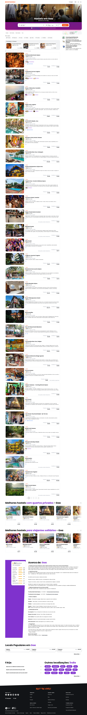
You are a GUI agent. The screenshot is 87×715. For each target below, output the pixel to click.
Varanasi (69, 666)
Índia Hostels (44, 635)
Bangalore (54, 672)
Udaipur (47, 672)
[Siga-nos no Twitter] (8, 695)
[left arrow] (78, 503)
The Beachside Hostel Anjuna (53, 591)
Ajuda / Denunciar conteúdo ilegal (36, 707)
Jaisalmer (68, 669)
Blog (48, 697)
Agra (61, 672)
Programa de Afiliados (69, 707)
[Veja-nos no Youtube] (13, 695)
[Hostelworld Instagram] (11, 695)
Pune (75, 666)
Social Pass (50, 694)
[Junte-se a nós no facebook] (6, 695)
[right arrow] (81, 503)
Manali (75, 669)
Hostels (31, 694)
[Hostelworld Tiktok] (18, 695)
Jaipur (55, 669)
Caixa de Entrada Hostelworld (71, 710)
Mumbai (61, 669)
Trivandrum (48, 669)
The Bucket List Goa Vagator (52, 594)
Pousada (31, 699)
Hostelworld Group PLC (70, 694)
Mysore (62, 666)
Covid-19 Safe (30, 63)
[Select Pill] (78, 2)
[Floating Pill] (26, 498)
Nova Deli (48, 666)
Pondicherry (55, 666)
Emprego (67, 699)
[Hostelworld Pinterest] (16, 695)
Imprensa (67, 697)
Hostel (27, 53)
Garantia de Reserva (51, 699)
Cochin (73, 672)
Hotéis (31, 697)
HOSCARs (49, 702)
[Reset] (43, 25)
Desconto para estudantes (52, 707)
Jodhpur (66, 672)
